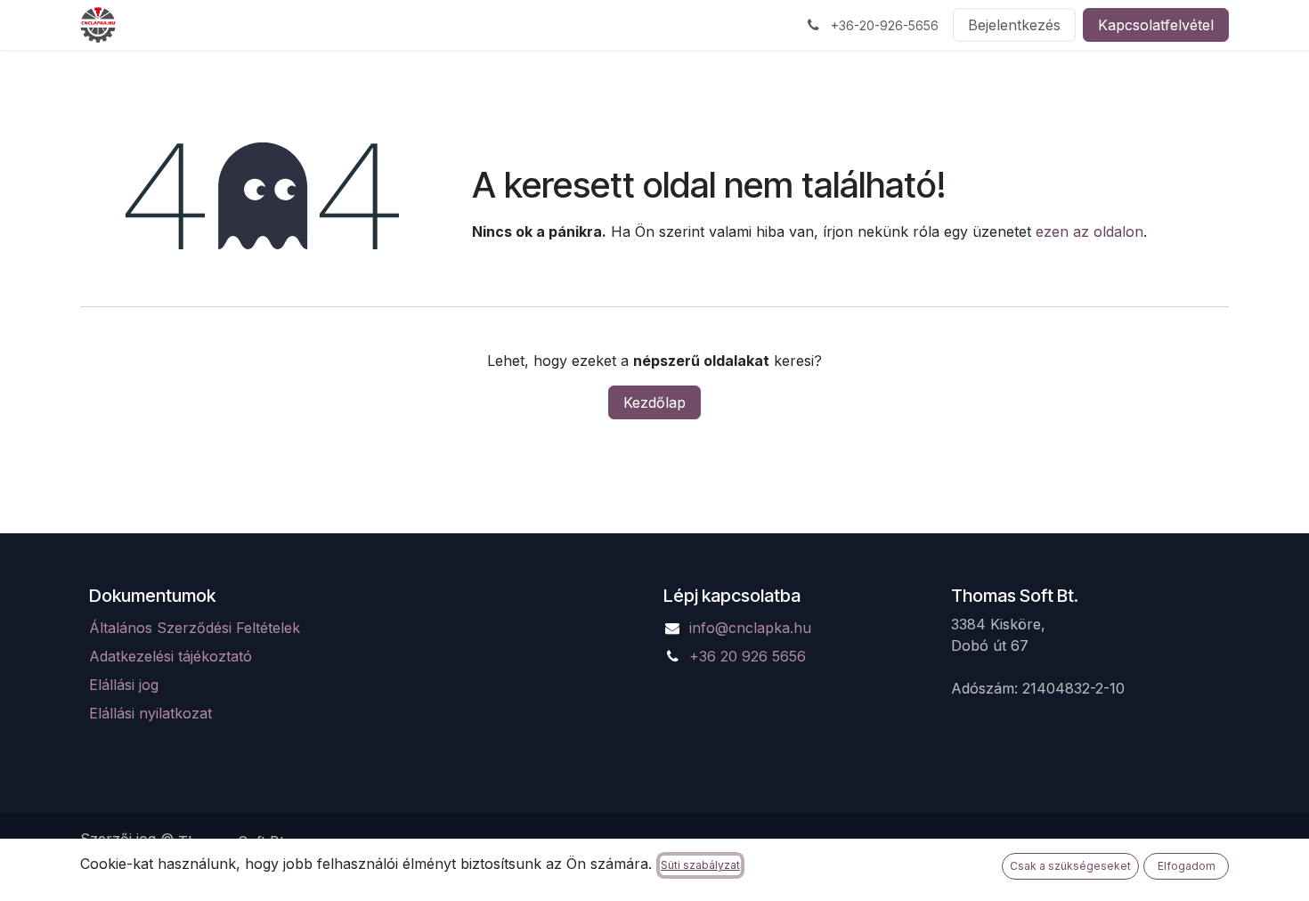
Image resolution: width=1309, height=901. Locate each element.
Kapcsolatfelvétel (1156, 25)
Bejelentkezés (1014, 25)
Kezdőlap (654, 402)
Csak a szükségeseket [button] (1070, 866)
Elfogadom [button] (1187, 866)
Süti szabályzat (700, 865)
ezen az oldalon (1089, 231)
